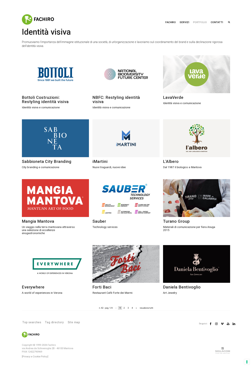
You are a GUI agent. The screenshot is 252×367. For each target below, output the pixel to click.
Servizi (184, 22)
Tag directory (54, 322)
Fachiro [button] (170, 22)
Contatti (217, 22)
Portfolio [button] (200, 22)
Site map (74, 322)
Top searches (31, 322)
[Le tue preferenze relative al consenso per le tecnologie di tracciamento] (247, 362)
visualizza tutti (146, 308)
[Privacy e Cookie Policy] (35, 356)
